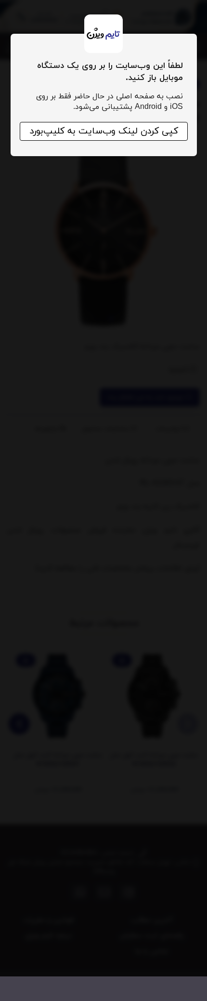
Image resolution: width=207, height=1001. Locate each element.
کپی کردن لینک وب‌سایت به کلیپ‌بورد (103, 131)
